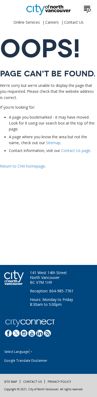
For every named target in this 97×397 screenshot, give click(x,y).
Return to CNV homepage (22, 166)
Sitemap (53, 142)
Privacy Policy (59, 382)
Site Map (10, 382)
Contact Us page (75, 150)
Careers (52, 22)
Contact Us (74, 22)
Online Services (26, 22)
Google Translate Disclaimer (25, 360)
